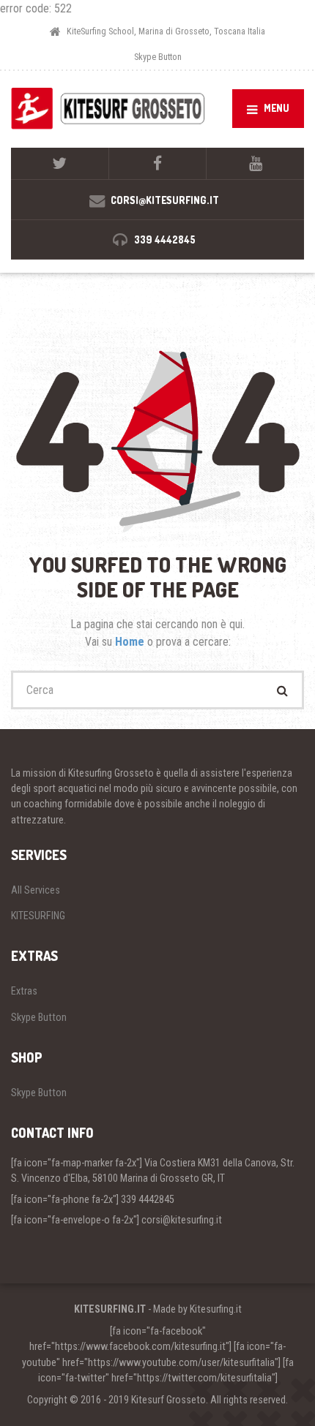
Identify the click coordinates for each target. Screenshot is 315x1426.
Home (131, 642)
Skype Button (158, 56)
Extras (24, 991)
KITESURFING (38, 915)
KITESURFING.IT (110, 1309)
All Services (35, 890)
